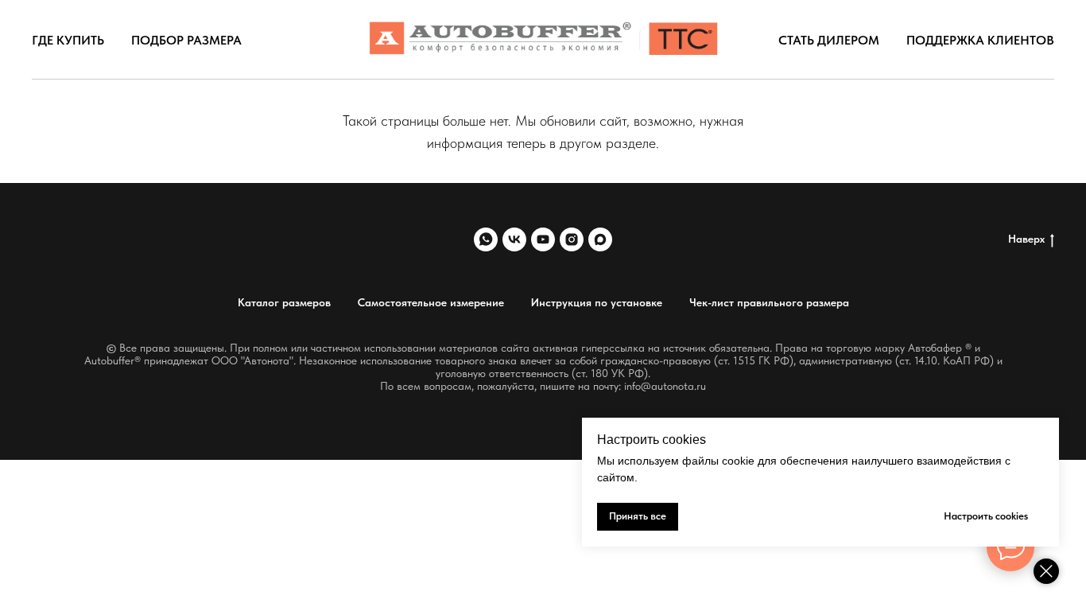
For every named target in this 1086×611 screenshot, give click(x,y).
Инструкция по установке (596, 302)
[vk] (514, 239)
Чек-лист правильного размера (769, 302)
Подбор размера (186, 40)
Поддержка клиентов (980, 40)
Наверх (1026, 238)
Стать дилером (828, 40)
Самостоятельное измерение (431, 302)
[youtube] (543, 239)
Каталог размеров (284, 302)
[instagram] (572, 239)
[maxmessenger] (600, 239)
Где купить (68, 40)
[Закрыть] (1046, 571)
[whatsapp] (486, 239)
